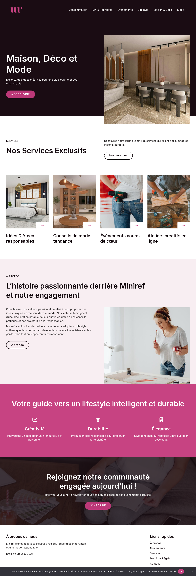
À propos (155, 543)
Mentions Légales (161, 558)
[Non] (192, 571)
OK (181, 571)
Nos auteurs (157, 548)
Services (155, 553)
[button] (42, 225)
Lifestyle (143, 9)
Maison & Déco (163, 9)
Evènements (125, 9)
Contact (155, 563)
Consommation (78, 9)
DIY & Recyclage (102, 9)
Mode (180, 9)
